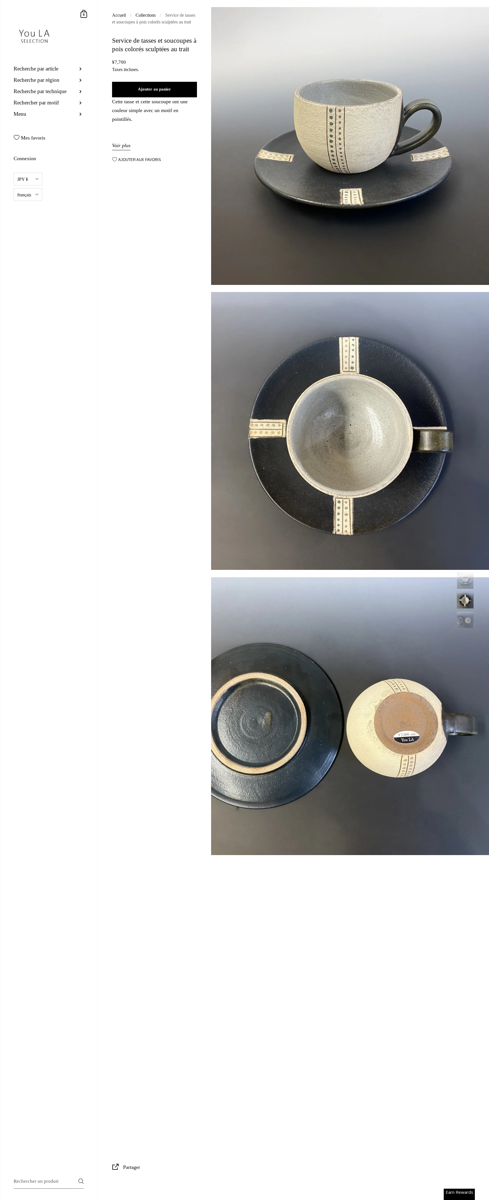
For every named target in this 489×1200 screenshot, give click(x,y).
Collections (146, 15)
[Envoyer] (81, 1181)
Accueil (119, 15)
